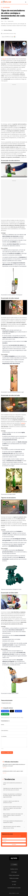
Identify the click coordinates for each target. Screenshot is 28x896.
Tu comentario (3, 736)
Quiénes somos (14, 869)
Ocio (6, 21)
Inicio (2, 21)
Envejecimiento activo (6, 703)
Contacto (14, 881)
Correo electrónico (4, 730)
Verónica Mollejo (8, 30)
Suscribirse (14, 844)
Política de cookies (14, 878)
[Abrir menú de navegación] (25, 2)
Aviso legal (14, 872)
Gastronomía (6, 7)
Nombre (2, 724)
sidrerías (23, 423)
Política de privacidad (14, 875)
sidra (4, 59)
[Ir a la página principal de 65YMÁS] (6, 2)
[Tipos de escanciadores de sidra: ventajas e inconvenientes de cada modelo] (24, 44)
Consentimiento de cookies (14, 887)
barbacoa (24, 534)
